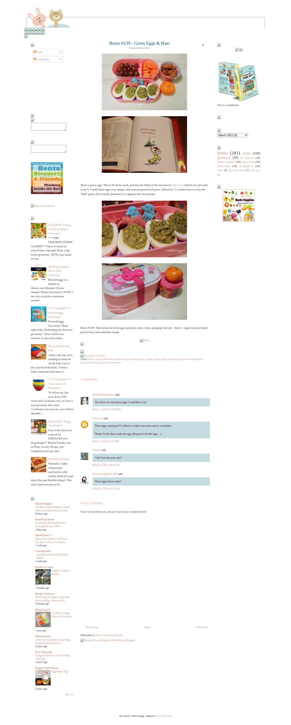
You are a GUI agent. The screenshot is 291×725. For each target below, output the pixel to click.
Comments (42, 59)
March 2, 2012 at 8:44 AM (106, 464)
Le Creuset (247, 157)
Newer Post (92, 627)
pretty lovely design (163, 716)
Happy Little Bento (46, 667)
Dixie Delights (43, 503)
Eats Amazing (43, 652)
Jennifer (97, 450)
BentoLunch (42, 609)
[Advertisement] (230, 295)
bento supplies (226, 161)
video (220, 170)
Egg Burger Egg (60, 671)
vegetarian (116, 362)
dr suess (132, 359)
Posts (39, 52)
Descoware (224, 166)
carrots (98, 359)
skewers (98, 362)
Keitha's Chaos (44, 567)
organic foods (160, 359)
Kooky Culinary (45, 593)
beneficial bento (44, 519)
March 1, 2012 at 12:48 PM (107, 409)
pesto (83, 362)
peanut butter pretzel (192, 359)
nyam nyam (255, 170)
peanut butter (174, 359)
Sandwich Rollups (58, 458)
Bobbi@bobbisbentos (104, 394)
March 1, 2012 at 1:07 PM (106, 441)
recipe (247, 153)
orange (148, 359)
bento (91, 359)
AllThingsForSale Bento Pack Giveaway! (58, 271)
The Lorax (178, 185)
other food (248, 161)
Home (147, 627)
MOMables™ (43, 535)
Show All (69, 694)
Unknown (98, 418)
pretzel (90, 362)
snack (106, 362)
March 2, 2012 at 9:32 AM (106, 488)
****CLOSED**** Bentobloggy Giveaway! (59, 312)
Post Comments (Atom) (109, 635)
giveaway (224, 157)
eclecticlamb (42, 551)
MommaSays (43, 636)
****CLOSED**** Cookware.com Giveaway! (59, 383)
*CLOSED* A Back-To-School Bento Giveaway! (60, 229)
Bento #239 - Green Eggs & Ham (139, 43)
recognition (246, 166)
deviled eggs (121, 359)
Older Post (202, 627)
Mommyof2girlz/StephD (105, 473)
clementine (108, 359)
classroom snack (236, 170)
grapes (140, 359)
